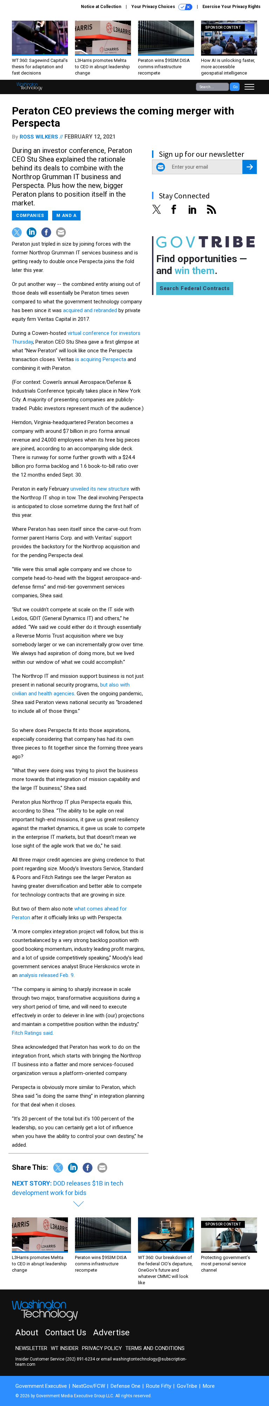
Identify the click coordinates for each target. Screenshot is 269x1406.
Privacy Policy (102, 1348)
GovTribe (187, 1386)
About (26, 1332)
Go (235, 87)
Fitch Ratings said (32, 1033)
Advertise (111, 1332)
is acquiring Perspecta (100, 359)
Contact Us (65, 1332)
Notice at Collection (101, 6)
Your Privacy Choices (153, 6)
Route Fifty (158, 1386)
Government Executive (41, 1386)
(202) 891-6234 (80, 1359)
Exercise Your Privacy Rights (231, 6)
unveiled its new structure (99, 489)
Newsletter (31, 1348)
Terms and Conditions (155, 1348)
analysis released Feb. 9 (46, 975)
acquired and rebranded (90, 310)
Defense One (125, 1386)
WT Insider (64, 1348)
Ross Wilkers (39, 137)
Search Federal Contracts (195, 288)
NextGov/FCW (89, 1386)
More (209, 1386)
